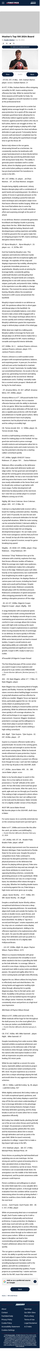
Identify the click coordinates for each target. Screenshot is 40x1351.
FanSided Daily (7, 1316)
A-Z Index (28, 1327)
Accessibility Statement (11, 1327)
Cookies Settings (8, 1330)
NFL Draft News (12, 1295)
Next (32, 74)
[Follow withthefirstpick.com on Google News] (35, 1281)
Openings (28, 1309)
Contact (5, 1313)
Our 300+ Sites (30, 1313)
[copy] (13, 43)
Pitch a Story (29, 1316)
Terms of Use (29, 1320)
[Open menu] (3, 3)
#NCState (6, 1010)
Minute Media (11, 1335)
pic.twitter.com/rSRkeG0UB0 (24, 670)
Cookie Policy (7, 1323)
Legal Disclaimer (30, 1323)
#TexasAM (6, 658)
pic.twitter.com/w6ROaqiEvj (20, 830)
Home (4, 1295)
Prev (8, 74)
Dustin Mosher (9, 40)
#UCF (4, 808)
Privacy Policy (7, 1320)
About (4, 1309)
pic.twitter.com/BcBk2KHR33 (20, 1024)
